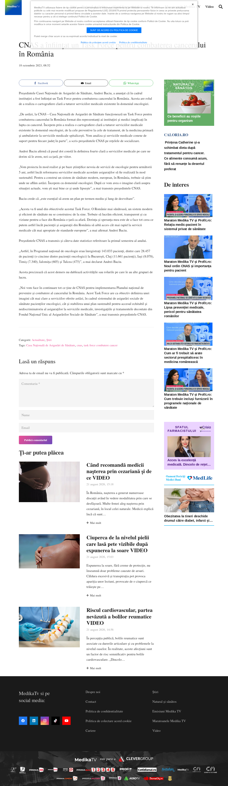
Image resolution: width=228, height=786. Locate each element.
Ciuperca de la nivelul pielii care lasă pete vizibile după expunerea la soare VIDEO (117, 543)
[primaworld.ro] (116, 778)
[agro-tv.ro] (133, 778)
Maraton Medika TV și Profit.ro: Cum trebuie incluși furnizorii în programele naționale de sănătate (188, 401)
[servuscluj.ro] (154, 778)
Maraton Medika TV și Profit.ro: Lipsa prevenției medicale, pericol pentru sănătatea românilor (188, 309)
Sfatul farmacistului (182, 429)
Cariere (91, 730)
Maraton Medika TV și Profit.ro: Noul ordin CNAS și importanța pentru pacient (188, 266)
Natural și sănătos (164, 701)
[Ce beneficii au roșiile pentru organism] (189, 103)
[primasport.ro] (96, 770)
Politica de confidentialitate (104, 711)
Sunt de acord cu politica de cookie (114, 30)
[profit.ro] (127, 769)
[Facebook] (23, 721)
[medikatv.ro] (184, 769)
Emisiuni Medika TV (166, 711)
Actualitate (38, 340)
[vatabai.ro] (171, 778)
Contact (91, 701)
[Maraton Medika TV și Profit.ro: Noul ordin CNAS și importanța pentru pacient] (188, 247)
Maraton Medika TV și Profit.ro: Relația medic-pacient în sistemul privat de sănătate (188, 224)
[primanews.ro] (54, 769)
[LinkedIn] (34, 721)
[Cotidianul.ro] (148, 770)
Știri (49, 340)
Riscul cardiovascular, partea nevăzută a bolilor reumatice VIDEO (119, 616)
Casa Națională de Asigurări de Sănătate (50, 345)
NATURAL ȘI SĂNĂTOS (183, 86)
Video (156, 730)
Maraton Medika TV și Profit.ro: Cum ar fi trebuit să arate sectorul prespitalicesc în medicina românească (188, 355)
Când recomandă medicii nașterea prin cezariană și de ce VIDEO (119, 471)
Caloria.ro (176, 135)
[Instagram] (45, 721)
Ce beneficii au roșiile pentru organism (184, 119)
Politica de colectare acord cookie (109, 721)
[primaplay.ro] (69, 770)
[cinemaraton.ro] (198, 769)
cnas (79, 345)
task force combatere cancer (101, 345)
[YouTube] (66, 721)
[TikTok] (55, 721)
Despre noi (93, 692)
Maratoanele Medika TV (169, 721)
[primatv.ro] (14, 769)
